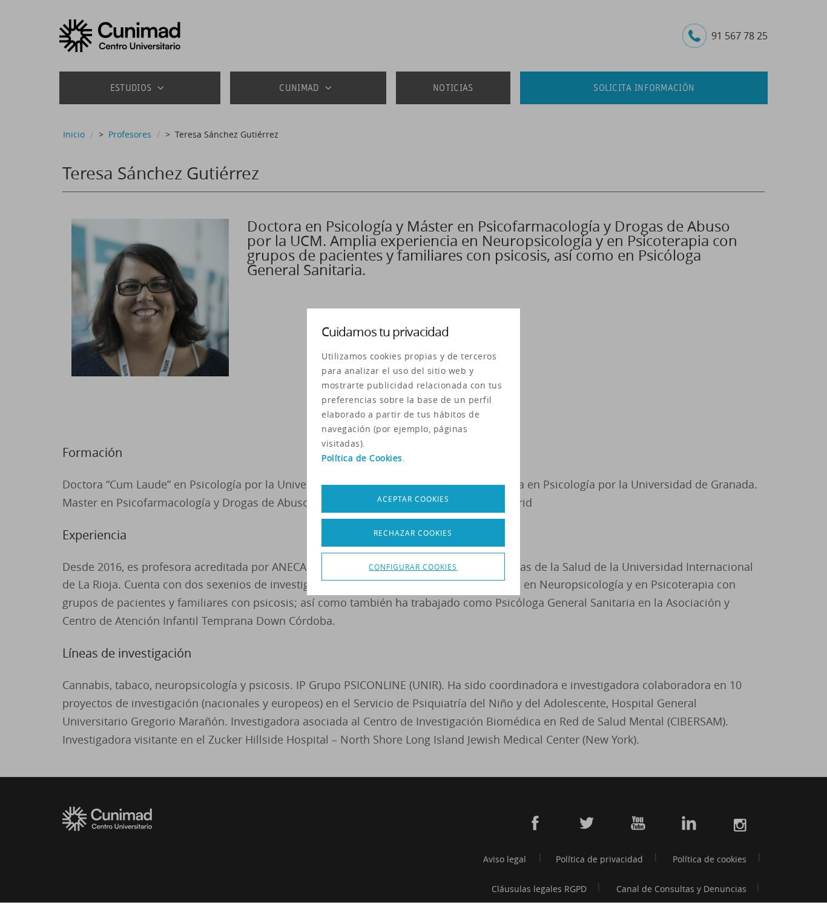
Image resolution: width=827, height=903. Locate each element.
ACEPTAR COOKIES (413, 499)
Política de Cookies (362, 458)
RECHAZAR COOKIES (413, 533)
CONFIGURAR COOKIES (413, 566)
